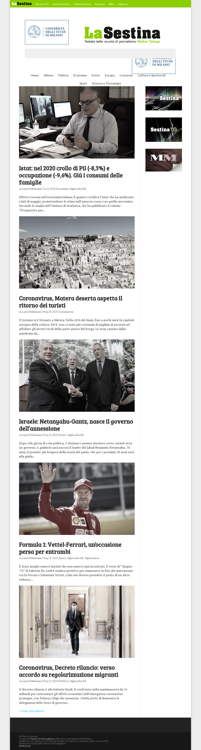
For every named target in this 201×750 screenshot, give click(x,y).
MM (111, 4)
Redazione (25, 745)
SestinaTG (42, 4)
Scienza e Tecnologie (106, 83)
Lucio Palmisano (31, 188)
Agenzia (123, 4)
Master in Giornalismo (43, 738)
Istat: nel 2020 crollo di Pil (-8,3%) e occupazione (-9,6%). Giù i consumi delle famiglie (71, 175)
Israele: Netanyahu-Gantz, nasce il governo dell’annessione (76, 424)
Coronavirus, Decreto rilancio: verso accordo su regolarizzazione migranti (68, 670)
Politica (63, 75)
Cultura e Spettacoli (151, 75)
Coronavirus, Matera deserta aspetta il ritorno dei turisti (70, 301)
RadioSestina (61, 4)
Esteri (96, 75)
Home (35, 75)
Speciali (100, 4)
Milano (48, 75)
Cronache (126, 75)
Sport (83, 83)
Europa (110, 75)
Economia (80, 75)
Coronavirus (66, 311)
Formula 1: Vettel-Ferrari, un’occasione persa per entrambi (70, 547)
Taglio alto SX (75, 434)
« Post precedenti (31, 711)
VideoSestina (82, 4)
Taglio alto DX (77, 188)
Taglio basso (91, 558)
